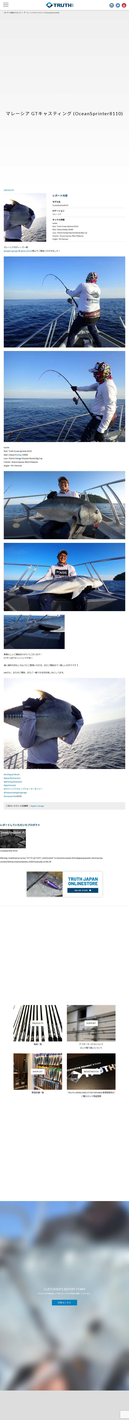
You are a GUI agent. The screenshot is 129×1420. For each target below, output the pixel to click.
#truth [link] (17, 774)
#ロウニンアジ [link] (10, 789)
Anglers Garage (37, 806)
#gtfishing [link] (8, 781)
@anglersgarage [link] (11, 251)
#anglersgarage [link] (20, 792)
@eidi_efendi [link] (26, 251)
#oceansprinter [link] (10, 796)
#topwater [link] (17, 781)
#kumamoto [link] (15, 778)
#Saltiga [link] (18, 454)
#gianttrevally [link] (10, 785)
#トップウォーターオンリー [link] (30, 789)
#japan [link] (7, 778)
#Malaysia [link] (8, 792)
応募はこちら (64, 1302)
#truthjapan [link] (9, 774)
